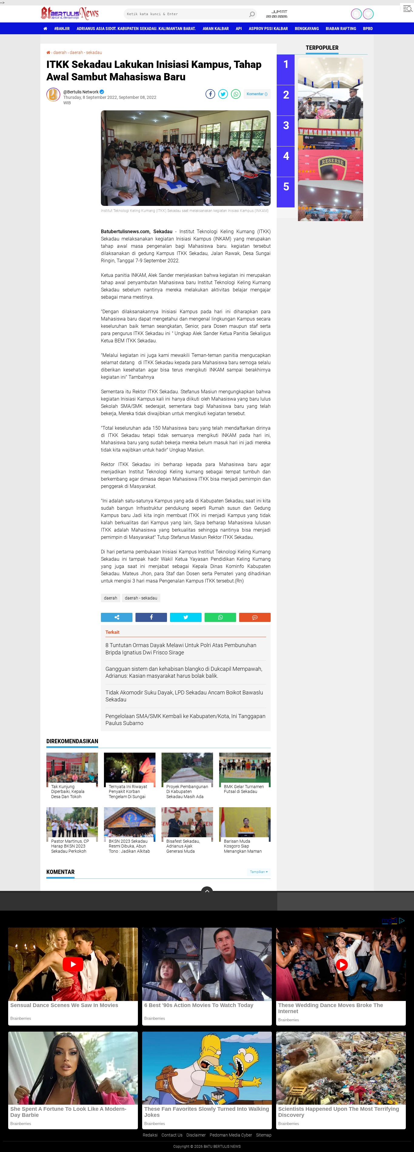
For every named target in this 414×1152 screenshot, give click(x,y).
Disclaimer (196, 1135)
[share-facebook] (210, 94)
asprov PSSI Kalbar (268, 28)
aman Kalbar (216, 28)
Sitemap (264, 1135)
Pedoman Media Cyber (231, 1135)
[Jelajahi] (407, 8)
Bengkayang (307, 28)
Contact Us (172, 1135)
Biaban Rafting (341, 28)
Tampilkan (258, 872)
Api (239, 28)
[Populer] (368, 14)
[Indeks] (356, 14)
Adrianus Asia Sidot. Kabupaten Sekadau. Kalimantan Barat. (136, 28)
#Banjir (62, 28)
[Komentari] (255, 617)
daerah (60, 52)
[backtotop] (207, 892)
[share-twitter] (223, 94)
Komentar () (257, 94)
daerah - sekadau (86, 52)
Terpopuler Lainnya (322, 213)
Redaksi (150, 1135)
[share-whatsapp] (236, 94)
